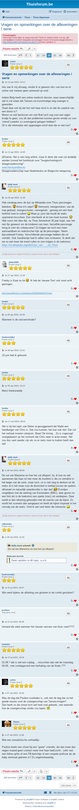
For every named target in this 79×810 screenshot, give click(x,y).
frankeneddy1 (8, 337)
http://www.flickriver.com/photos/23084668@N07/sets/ (27, 293)
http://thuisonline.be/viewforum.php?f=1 (21, 42)
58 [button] (68, 55)
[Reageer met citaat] (68, 64)
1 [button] (30, 55)
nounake (6, 644)
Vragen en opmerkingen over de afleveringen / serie (39, 26)
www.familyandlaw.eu (13, 167)
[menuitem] (5, 11)
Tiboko (16, 722)
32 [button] (38, 55)
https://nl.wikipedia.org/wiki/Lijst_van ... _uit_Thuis (30, 245)
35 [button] (54, 55)
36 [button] (60, 55)
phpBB (29, 799)
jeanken (5, 610)
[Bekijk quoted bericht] (33, 545)
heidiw (5, 139)
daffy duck (13, 184)
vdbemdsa (7, 524)
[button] (20, 55)
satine (13, 61)
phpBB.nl (51, 803)
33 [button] (43, 55)
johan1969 (14, 262)
